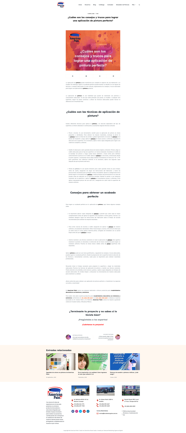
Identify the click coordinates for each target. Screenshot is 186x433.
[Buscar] (139, 4)
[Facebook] (72, 76)
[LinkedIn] (113, 76)
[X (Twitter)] (86, 76)
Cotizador (110, 4)
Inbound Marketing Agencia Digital (113, 430)
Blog (94, 4)
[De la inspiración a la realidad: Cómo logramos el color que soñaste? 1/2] (93, 361)
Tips (97, 13)
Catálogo (101, 4)
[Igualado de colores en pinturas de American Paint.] (61, 361)
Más (133, 4)
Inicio (80, 4)
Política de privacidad (129, 411)
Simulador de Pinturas (122, 4)
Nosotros (87, 4)
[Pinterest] (100, 76)
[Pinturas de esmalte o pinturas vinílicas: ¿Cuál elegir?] (125, 361)
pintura (85, 88)
